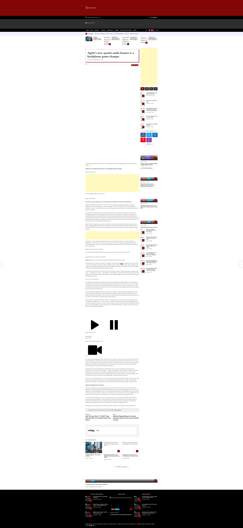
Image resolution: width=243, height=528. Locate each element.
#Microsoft (97, 33)
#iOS (111, 33)
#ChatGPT (127, 33)
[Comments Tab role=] (151, 88)
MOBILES (152, 156)
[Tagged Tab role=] (156, 88)
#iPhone (107, 33)
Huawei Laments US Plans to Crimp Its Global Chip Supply (152, 246)
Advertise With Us (112, 524)
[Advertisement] (112, 183)
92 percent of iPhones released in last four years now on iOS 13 (151, 230)
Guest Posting (121, 524)
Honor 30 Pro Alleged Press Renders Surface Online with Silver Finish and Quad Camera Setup (151, 262)
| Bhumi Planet (140, 524)
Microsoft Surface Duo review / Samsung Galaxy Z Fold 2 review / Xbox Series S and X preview (147, 185)
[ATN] (91, 430)
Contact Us (133, 524)
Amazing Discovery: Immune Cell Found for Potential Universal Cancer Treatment (151, 109)
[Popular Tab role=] (142, 88)
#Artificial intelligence (119, 33)
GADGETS (96, 30)
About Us (127, 524)
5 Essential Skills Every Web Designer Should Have (151, 93)
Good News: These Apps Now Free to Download (151, 117)
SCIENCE (103, 30)
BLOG (143, 156)
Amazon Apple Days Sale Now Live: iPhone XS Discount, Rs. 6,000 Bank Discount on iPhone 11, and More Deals (151, 254)
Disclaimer (105, 524)
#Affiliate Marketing (134, 33)
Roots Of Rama (150, 524)
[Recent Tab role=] (147, 88)
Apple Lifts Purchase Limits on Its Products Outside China (151, 238)
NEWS (91, 30)
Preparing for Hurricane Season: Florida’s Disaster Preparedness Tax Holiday (116, 40)
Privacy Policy (88, 524)
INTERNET (117, 30)
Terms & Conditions (97, 524)
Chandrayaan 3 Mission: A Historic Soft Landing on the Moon (152, 39)
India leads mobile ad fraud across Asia (148, 227)
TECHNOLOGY (110, 30)
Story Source (118, 410)
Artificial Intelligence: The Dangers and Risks (97, 38)
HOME (87, 30)
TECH (143, 158)
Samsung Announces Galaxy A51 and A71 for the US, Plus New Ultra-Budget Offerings (151, 270)
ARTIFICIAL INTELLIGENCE (126, 30)
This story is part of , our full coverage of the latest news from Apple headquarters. (108, 201)
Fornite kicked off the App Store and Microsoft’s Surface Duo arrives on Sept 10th (149, 207)
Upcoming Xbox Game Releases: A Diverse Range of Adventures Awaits (134, 39)
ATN (91, 59)
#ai (113, 33)
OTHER (134, 30)
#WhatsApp (102, 33)
